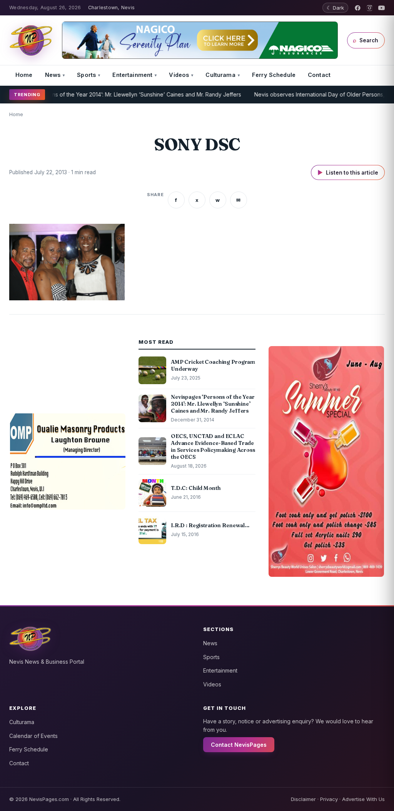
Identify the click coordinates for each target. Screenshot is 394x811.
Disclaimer (303, 799)
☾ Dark (335, 8)
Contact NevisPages (239, 744)
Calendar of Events (33, 736)
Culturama (220, 75)
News (53, 75)
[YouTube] (381, 8)
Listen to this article (347, 172)
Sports (86, 75)
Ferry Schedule (274, 75)
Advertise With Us (363, 799)
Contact (319, 75)
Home (24, 75)
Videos (179, 75)
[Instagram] (369, 8)
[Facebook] (357, 8)
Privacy (329, 799)
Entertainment (132, 75)
